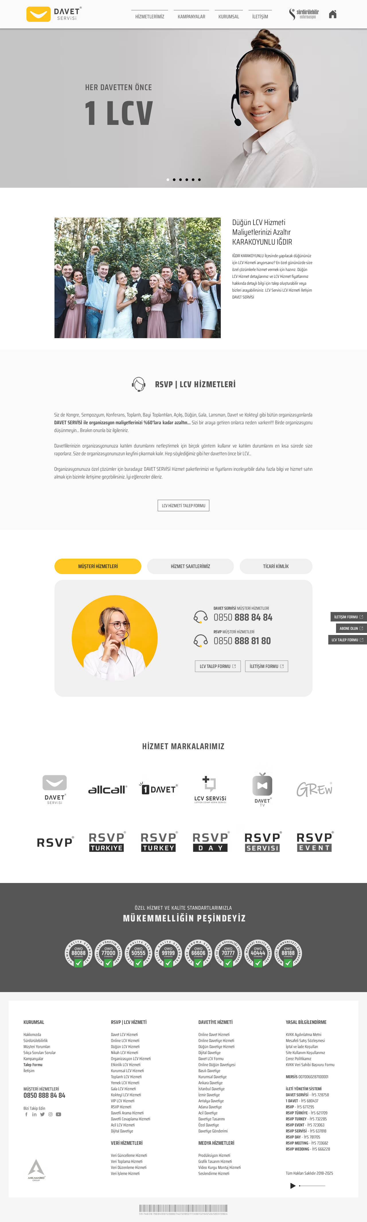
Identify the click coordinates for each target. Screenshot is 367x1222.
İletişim (29, 1070)
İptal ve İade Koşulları (302, 1046)
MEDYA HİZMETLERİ (216, 1143)
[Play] (293, 1186)
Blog (27, 1076)
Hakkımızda (32, 1034)
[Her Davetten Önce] (168, 180)
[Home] (332, 14)
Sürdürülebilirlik (36, 1040)
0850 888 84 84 (44, 1095)
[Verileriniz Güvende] (180, 180)
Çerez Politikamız (298, 1058)
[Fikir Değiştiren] (193, 180)
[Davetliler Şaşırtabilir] (174, 180)
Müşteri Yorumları (37, 1046)
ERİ (139, 1143)
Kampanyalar (33, 1058)
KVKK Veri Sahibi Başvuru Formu (310, 1064)
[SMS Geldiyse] (187, 180)
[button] (149, 14)
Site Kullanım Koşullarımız (305, 1052)
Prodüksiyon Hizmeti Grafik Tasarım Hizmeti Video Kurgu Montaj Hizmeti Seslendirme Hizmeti (219, 1164)
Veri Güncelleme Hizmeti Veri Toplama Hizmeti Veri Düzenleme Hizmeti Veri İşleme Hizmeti (129, 1164)
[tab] (97, 566)
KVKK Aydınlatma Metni (303, 1034)
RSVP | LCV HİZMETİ (129, 1022)
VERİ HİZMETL (123, 1143)
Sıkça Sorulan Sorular (40, 1052)
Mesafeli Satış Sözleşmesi (305, 1040)
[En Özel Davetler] (199, 180)
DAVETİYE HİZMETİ (215, 1022)
